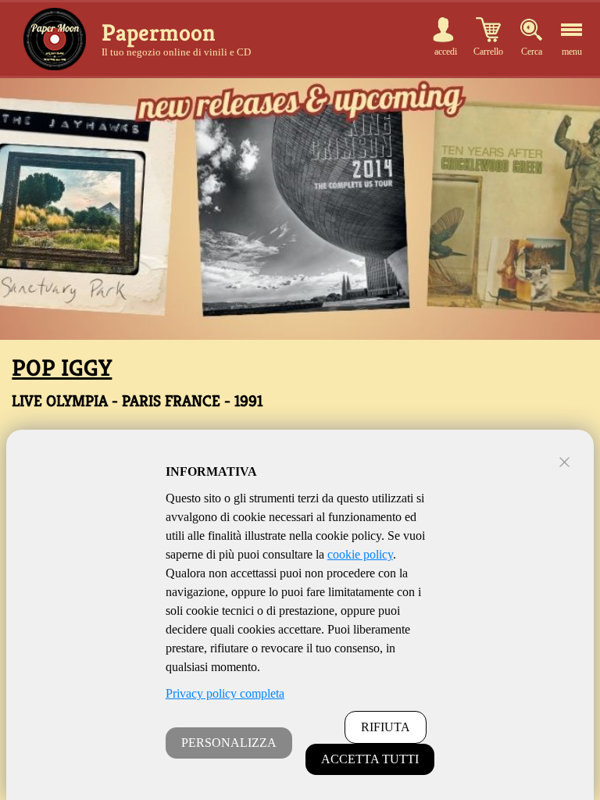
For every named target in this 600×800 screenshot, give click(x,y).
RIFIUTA (385, 727)
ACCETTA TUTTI (370, 759)
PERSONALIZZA (229, 742)
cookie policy (360, 554)
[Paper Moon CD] (54, 39)
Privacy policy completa (225, 693)
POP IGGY (62, 368)
